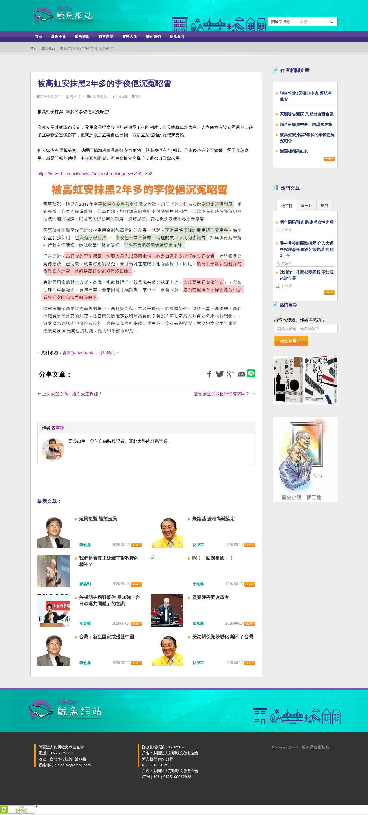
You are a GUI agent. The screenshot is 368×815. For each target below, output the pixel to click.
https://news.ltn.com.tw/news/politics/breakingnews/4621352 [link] (94, 173)
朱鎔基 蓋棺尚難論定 (213, 518)
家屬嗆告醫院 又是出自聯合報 (307, 114)
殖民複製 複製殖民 (98, 518)
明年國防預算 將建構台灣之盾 (307, 222)
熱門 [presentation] (324, 205)
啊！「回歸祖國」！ (213, 558)
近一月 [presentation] (306, 205)
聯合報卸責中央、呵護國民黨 (306, 124)
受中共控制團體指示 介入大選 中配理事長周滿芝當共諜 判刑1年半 (307, 249)
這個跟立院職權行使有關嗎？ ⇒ (224, 393)
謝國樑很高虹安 (294, 151)
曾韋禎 (75, 97)
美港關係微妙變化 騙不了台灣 (222, 636)
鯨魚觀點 (48, 48)
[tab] (287, 205)
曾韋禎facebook (78, 352)
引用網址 (107, 352)
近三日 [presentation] (287, 206)
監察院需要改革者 (210, 597)
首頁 (33, 48)
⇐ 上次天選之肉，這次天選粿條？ (69, 393)
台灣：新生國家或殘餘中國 (106, 636)
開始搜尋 (288, 341)
